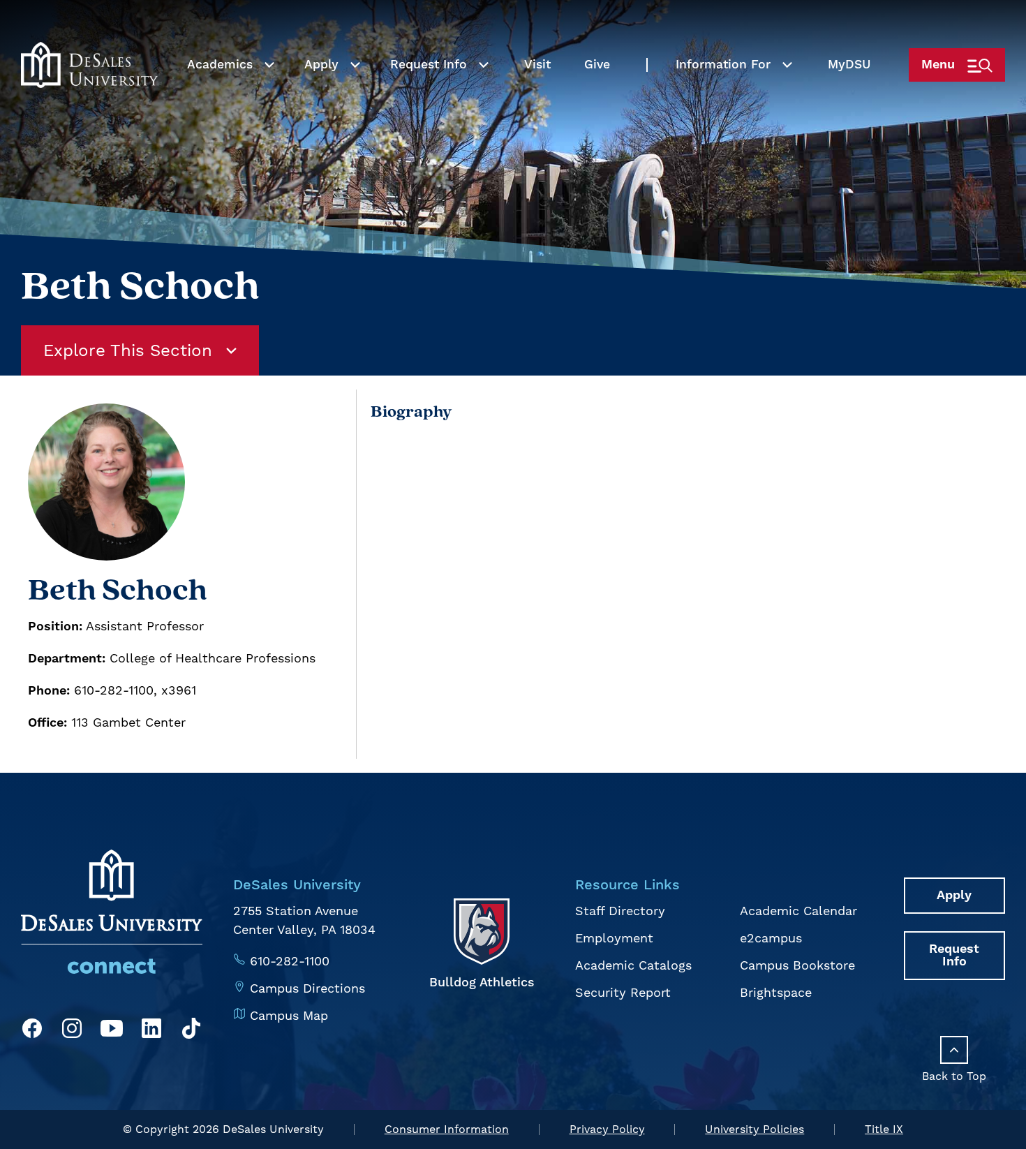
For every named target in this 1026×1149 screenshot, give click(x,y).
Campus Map (289, 1015)
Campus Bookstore (797, 965)
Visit (537, 65)
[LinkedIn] (151, 1030)
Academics (220, 65)
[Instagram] (72, 1030)
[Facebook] (32, 1030)
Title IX (884, 1129)
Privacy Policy (607, 1129)
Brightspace (776, 992)
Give (597, 65)
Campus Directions (307, 988)
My (849, 65)
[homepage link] (89, 65)
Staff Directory (620, 910)
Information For (723, 65)
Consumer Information (447, 1129)
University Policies (754, 1129)
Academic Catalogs (633, 965)
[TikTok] (191, 1030)
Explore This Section (127, 350)
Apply (321, 65)
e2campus (771, 938)
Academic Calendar (798, 910)
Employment (614, 938)
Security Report (623, 992)
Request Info (428, 65)
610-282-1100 (289, 961)
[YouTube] (112, 1030)
